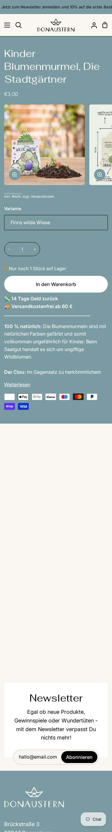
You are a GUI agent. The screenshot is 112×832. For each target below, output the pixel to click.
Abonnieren (79, 757)
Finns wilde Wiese (30, 222)
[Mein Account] (91, 25)
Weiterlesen (17, 384)
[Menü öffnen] (5, 25)
